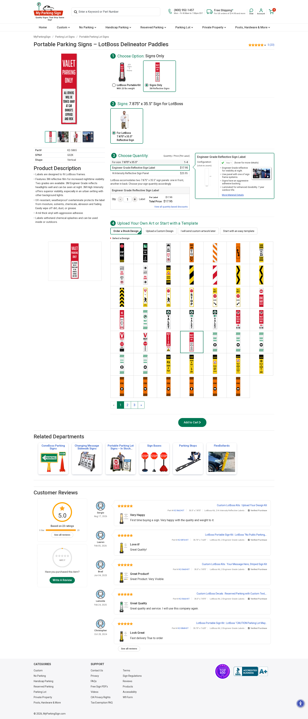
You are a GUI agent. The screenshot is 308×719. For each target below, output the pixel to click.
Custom (62, 27)
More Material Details (233, 195)
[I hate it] (56, 556)
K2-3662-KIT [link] (179, 510)
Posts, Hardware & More (251, 27)
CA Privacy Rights (101, 697)
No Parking (86, 27)
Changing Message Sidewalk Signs (87, 447)
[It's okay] (62, 556)
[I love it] (67, 556)
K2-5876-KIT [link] (183, 540)
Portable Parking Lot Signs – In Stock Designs (121, 448)
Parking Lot (182, 27)
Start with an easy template (238, 231)
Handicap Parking (117, 27)
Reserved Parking (151, 27)
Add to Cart (191, 422)
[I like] (65, 556)
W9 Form (128, 697)
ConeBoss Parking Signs (53, 447)
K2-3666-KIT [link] (184, 599)
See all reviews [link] (62, 534)
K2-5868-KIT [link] (183, 628)
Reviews (127, 681)
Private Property (212, 27)
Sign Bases (154, 445)
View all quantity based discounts (171, 207)
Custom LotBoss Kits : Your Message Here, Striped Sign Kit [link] (234, 564)
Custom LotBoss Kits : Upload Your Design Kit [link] (242, 505)
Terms (126, 670)
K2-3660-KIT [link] (184, 569)
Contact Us (97, 670)
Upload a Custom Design (159, 231)
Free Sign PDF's (99, 686)
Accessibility (130, 691)
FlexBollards (222, 445)
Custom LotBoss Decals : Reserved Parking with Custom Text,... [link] (232, 593)
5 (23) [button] (271, 44)
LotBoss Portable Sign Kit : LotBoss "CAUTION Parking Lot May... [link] (231, 623)
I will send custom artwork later (198, 231)
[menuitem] (43, 27)
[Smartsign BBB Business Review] (251, 671)
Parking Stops (188, 445)
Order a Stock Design (125, 231)
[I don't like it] (59, 556)
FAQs (94, 681)
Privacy (95, 675)
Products (128, 686)
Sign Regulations (132, 675)
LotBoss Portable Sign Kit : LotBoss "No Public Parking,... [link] (236, 534)
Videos (94, 691)
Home (43, 27)
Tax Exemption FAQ (102, 702)
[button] (251, 12)
